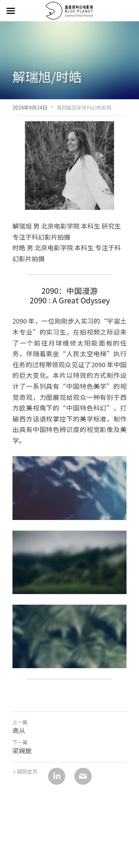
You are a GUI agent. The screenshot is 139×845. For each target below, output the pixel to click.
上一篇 (19, 722)
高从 (18, 730)
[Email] (83, 776)
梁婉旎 (22, 750)
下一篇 (19, 742)
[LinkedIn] (56, 776)
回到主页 (27, 771)
